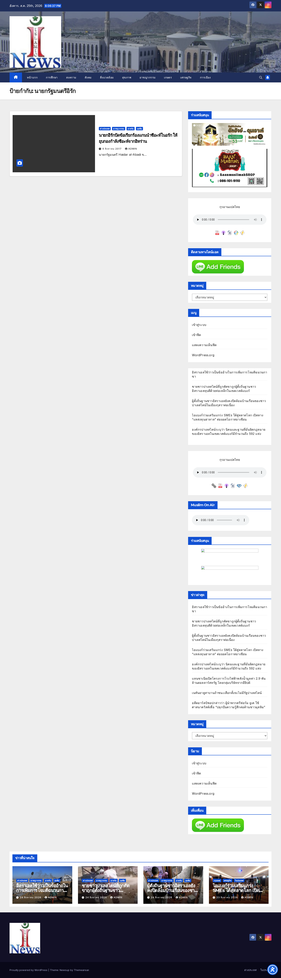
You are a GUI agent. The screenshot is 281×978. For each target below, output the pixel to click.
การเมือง (205, 77)
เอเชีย (139, 128)
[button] (260, 77)
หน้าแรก (32, 77)
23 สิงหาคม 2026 (227, 897)
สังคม (88, 77)
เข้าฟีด (196, 335)
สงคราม (71, 77)
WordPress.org (203, 355)
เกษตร (168, 77)
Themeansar (81, 970)
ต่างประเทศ (105, 128)
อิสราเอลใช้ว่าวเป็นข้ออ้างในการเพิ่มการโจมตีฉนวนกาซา (42, 890)
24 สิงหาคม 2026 (31, 897)
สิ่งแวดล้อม (107, 77)
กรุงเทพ (217, 880)
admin (132, 148)
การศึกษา (52, 77)
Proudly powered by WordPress (29, 970)
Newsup (64, 970)
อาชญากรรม (148, 77)
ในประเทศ (239, 880)
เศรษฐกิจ (186, 77)
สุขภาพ (126, 77)
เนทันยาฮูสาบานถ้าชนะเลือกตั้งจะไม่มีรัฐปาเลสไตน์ (227, 693)
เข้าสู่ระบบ (199, 325)
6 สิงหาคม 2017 (112, 148)
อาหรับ (130, 128)
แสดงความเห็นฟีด (204, 345)
